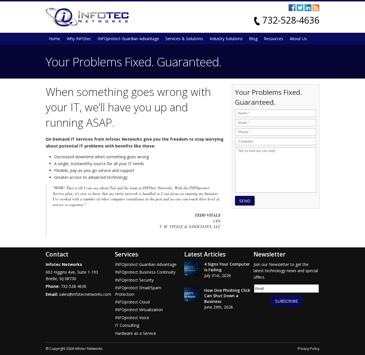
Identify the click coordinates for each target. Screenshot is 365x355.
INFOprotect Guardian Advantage (128, 38)
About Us (298, 38)
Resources (273, 38)
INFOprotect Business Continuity (145, 272)
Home (54, 38)
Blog (253, 38)
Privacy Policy (308, 348)
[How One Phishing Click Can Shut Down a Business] (191, 295)
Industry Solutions (226, 38)
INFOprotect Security (134, 280)
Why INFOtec (79, 38)
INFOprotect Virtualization (139, 309)
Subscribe (286, 301)
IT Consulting (127, 325)
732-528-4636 (290, 20)
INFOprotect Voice (132, 317)
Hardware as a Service (135, 333)
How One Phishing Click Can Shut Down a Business (227, 296)
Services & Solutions (184, 38)
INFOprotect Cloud (132, 302)
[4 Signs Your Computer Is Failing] (191, 269)
